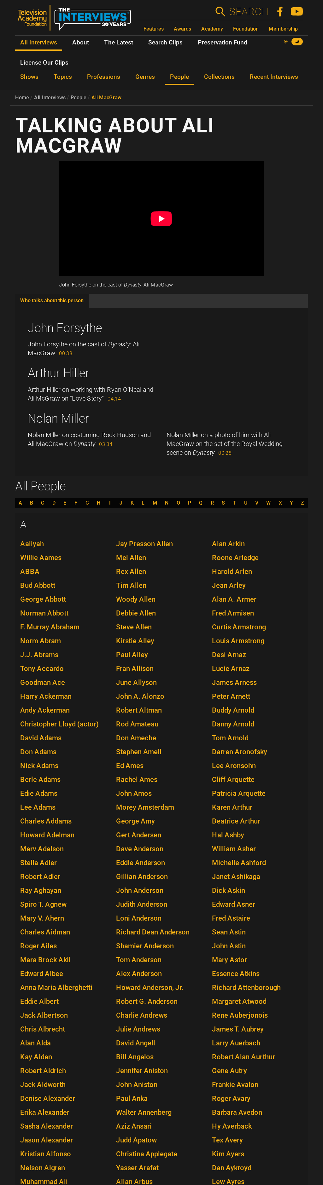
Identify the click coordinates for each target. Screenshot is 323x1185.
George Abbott (43, 599)
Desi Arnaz (229, 655)
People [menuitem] (179, 76)
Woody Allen (136, 599)
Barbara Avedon (237, 1112)
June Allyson (136, 682)
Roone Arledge (235, 558)
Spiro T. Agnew (43, 904)
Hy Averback (232, 1126)
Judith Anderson (141, 904)
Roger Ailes (38, 946)
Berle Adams (40, 779)
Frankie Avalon (235, 1085)
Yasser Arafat (137, 1168)
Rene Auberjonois (240, 1015)
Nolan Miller (58, 418)
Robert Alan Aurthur (243, 1057)
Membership (283, 29)
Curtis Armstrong (239, 627)
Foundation (246, 29)
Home (22, 98)
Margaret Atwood (239, 1001)
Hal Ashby (228, 835)
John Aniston (136, 1085)
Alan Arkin (228, 544)
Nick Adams (39, 766)
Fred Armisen (233, 613)
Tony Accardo (42, 669)
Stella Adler (38, 863)
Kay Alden (36, 1057)
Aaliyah (32, 544)
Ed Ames (130, 766)
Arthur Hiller (59, 373)
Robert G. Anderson (147, 1001)
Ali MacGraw (106, 98)
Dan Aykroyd (231, 1168)
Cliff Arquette (233, 779)
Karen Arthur (232, 807)
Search (249, 12)
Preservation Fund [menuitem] (222, 42)
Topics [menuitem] (63, 76)
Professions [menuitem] (103, 76)
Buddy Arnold (233, 710)
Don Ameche (136, 738)
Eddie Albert (39, 1001)
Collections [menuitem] (219, 76)
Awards (182, 29)
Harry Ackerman (46, 696)
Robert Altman (139, 710)
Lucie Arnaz (231, 669)
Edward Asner (233, 904)
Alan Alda (35, 1043)
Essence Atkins (236, 974)
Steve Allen (134, 627)
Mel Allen (131, 558)
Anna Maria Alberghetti (56, 987)
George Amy (135, 821)
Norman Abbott (44, 613)
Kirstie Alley (135, 641)
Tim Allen (131, 585)
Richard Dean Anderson (153, 932)
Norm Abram (40, 641)
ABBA (30, 571)
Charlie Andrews (141, 1015)
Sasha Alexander (46, 1126)
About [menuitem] (80, 42)
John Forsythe (65, 328)
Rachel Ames (136, 779)
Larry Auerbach (236, 1043)
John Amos (134, 793)
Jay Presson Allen (144, 544)
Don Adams (38, 752)
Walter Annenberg (144, 1112)
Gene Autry (229, 1071)
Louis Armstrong (238, 641)
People (78, 98)
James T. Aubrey (238, 1029)
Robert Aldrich (43, 1071)
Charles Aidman (45, 932)
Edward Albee (41, 974)
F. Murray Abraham (49, 627)
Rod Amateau (137, 724)
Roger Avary (231, 1098)
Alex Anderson (139, 974)
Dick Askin (228, 890)
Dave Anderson (139, 849)
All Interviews (50, 98)
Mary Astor (229, 960)
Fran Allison (135, 669)
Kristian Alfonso (45, 1154)
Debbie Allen (136, 613)
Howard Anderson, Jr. (149, 987)
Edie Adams (38, 793)
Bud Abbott (37, 585)
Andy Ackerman (45, 710)
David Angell (135, 1043)
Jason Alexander (46, 1140)
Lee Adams (38, 807)
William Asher (234, 849)
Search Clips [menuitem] (165, 42)
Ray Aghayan (40, 890)
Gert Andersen (138, 835)
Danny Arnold (233, 724)
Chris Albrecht (42, 1029)
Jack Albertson (44, 1015)
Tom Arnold (230, 738)
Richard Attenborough (246, 987)
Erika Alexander (44, 1112)
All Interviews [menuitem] (38, 42)
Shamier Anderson (145, 946)
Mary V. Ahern (42, 918)
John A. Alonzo (140, 696)
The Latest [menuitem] (118, 42)
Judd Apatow (136, 1140)
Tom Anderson (139, 960)
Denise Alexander (47, 1098)
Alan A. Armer (234, 599)
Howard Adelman (47, 835)
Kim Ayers (228, 1154)
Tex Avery (227, 1140)
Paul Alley (132, 655)
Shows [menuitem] (29, 76)
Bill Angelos (135, 1057)
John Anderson (139, 890)
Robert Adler (40, 877)
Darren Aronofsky (239, 752)
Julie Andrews (138, 1029)
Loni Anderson (139, 918)
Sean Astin (229, 932)
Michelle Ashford (239, 863)
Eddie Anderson (140, 863)
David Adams (41, 738)
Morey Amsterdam (145, 807)
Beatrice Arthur (236, 821)
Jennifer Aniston (142, 1071)
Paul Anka (132, 1098)
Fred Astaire (231, 918)
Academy (212, 29)
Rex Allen (131, 571)
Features (154, 29)
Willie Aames (41, 558)
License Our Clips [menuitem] (44, 62)
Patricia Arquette (239, 793)
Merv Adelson (42, 849)
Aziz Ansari (134, 1126)
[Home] (76, 20)
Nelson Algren (42, 1168)
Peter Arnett (231, 696)
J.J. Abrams (39, 655)
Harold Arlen (232, 571)
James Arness (234, 682)
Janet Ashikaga (236, 877)
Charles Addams (46, 821)
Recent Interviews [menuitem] (274, 76)
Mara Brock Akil (45, 960)
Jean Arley (229, 585)
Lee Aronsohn (234, 766)
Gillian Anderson (142, 877)
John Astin (229, 946)
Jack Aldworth (43, 1085)
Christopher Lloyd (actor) (59, 724)
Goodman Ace (42, 682)
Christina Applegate (146, 1154)
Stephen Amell (139, 752)
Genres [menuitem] (145, 76)
